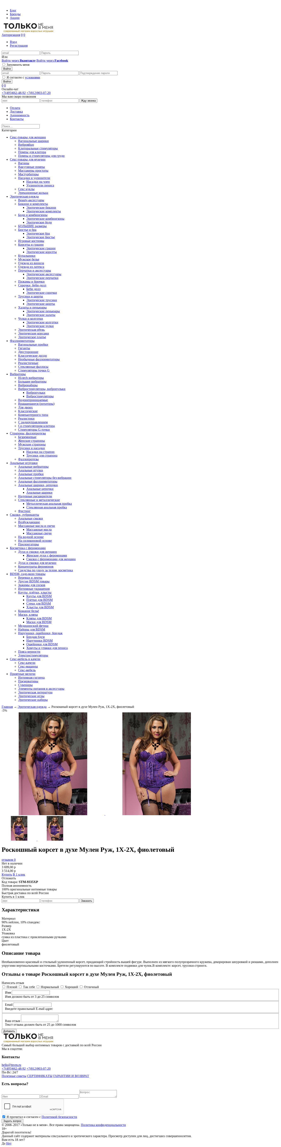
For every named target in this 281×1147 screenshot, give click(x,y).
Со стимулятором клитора (36, 426)
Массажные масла (39, 529)
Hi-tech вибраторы (31, 378)
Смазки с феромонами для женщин (51, 559)
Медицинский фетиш (33, 625)
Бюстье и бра (27, 229)
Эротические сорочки (41, 292)
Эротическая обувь (31, 329)
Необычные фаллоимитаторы (39, 359)
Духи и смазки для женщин (37, 551)
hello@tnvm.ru (11, 1065)
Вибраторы (18, 374)
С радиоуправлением (33, 422)
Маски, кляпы (28, 614)
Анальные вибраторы (33, 466)
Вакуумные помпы (31, 167)
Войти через (19, 60)
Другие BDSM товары (34, 581)
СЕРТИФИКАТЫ (39, 1076)
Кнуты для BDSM (39, 596)
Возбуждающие (29, 522)
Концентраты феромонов (35, 566)
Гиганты (24, 348)
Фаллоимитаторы (22, 341)
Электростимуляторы (33, 655)
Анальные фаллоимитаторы (37, 481)
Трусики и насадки (31, 448)
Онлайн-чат (10, 89)
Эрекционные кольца (33, 192)
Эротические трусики (41, 300)
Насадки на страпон (40, 452)
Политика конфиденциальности (103, 1125)
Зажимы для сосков (31, 585)
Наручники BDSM (39, 640)
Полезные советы (14, 1076)
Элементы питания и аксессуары (41, 688)
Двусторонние (28, 352)
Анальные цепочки (39, 489)
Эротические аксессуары (43, 274)
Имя (8, 992)
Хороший (71, 987)
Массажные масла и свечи (36, 526)
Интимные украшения (34, 588)
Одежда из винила (31, 263)
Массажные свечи (39, 533)
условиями (32, 77)
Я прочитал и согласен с (42, 1117)
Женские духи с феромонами (46, 555)
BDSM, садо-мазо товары (27, 574)
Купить (7, 874)
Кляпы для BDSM (39, 618)
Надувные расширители (35, 496)
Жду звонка (88, 100)
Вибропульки (35, 392)
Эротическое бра (38, 233)
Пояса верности (29, 651)
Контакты (17, 119)
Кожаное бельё (28, 611)
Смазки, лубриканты (24, 514)
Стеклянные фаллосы (33, 366)
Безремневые (27, 437)
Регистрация (19, 45)
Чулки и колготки (30, 318)
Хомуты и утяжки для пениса (47, 648)
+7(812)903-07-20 (39, 93)
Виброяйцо (26, 144)
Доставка (16, 111)
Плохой (12, 987)
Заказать (86, 900)
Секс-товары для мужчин (27, 159)
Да (3, 1143)
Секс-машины (28, 666)
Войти (7, 68)
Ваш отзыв (12, 1021)
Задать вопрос (12, 1121)
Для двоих (25, 407)
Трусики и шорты (30, 296)
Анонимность (19, 115)
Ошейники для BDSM (42, 644)
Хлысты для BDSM (40, 607)
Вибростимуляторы (40, 396)
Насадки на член (38, 181)
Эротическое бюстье (40, 237)
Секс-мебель (27, 670)
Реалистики (26, 418)
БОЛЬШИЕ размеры (32, 226)
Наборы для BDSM (31, 629)
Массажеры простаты (33, 170)
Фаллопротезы (28, 459)
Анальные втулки (30, 470)
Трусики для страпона (41, 455)
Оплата (15, 108)
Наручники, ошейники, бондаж (40, 633)
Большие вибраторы (32, 381)
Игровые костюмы (31, 241)
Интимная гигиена (31, 677)
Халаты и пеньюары (32, 307)
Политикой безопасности (59, 1117)
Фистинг (24, 511)
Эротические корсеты (41, 252)
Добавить (9, 1031)
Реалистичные (28, 363)
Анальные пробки (31, 474)
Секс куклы (26, 189)
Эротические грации (41, 248)
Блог (13, 10)
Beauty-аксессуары (31, 200)
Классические (28, 411)
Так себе (29, 987)
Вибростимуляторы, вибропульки (41, 389)
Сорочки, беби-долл (32, 285)
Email (9, 1004)
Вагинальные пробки (33, 344)
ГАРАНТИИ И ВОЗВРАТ (71, 1076)
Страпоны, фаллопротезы (28, 433)
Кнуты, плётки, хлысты (34, 592)
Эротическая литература (35, 692)
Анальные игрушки (24, 463)
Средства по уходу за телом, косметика (45, 570)
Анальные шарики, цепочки (38, 485)
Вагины (23, 163)
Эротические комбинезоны (45, 218)
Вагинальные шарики (33, 141)
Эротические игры (31, 696)
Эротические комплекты (43, 211)
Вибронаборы (28, 385)
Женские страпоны (31, 440)
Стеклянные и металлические (39, 500)
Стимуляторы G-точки (34, 429)
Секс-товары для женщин (28, 137)
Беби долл (33, 289)
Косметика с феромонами (28, 548)
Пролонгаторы (28, 544)
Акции (15, 18)
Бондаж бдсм (35, 637)
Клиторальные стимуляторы (38, 148)
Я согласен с (23, 77)
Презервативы (28, 681)
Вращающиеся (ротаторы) (36, 403)
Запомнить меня (18, 64)
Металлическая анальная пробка (49, 503)
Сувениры (25, 685)
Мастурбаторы (28, 174)
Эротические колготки (42, 322)
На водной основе (31, 537)
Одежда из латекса (31, 267)
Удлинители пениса (40, 185)
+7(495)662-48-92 (14, 93)
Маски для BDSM (38, 622)
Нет (9, 1143)
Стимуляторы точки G (34, 370)
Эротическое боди (39, 222)
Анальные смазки (30, 518)
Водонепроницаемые (33, 400)
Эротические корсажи (33, 333)
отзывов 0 (9, 859)
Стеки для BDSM (38, 603)
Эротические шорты (40, 304)
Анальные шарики (39, 492)
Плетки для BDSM (39, 600)
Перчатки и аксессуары (34, 270)
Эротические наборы (33, 699)
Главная (7, 706)
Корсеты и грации (31, 244)
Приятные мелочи (22, 674)
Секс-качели (26, 662)
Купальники (26, 255)
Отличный (91, 987)
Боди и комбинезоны (33, 215)
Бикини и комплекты (33, 204)
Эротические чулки (40, 326)
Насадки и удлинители (34, 178)
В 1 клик (19, 874)
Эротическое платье (32, 337)
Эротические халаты (40, 315)
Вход (13, 42)
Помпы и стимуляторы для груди (41, 155)
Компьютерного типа (33, 415)
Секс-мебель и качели (25, 659)
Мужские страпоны (32, 444)
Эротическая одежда (24, 196)
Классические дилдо (32, 355)
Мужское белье (28, 259)
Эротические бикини (41, 207)
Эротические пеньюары (43, 311)
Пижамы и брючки (31, 281)
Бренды (15, 14)
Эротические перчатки (42, 278)
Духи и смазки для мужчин (37, 563)
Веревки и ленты (30, 577)
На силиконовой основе (35, 540)
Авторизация (11, 35)
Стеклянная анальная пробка (46, 507)
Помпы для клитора (32, 152)
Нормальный (50, 987)
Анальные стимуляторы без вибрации (44, 477)
